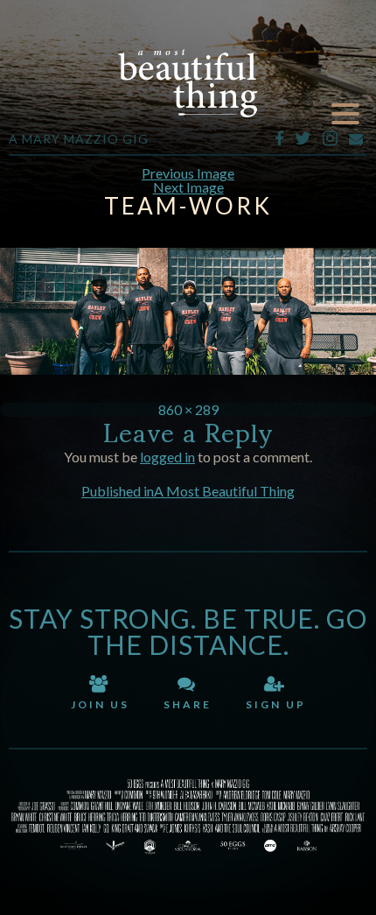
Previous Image (188, 173)
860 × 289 (188, 409)
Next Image (188, 187)
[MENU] (345, 114)
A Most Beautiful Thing (188, 83)
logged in (167, 456)
